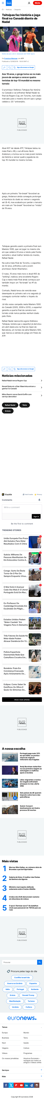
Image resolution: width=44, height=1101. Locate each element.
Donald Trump (28, 995)
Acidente (34, 989)
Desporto (17, 9)
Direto (37, 3)
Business (5, 1038)
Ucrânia (15, 1007)
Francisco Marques (10, 58)
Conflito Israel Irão (22, 978)
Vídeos (4, 1053)
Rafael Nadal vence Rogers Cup (14, 380)
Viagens (5, 1048)
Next (4, 1043)
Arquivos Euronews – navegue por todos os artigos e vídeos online (32, 1060)
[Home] (2, 9)
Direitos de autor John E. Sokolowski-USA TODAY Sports (18, 54)
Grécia (8, 411)
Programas (27, 1053)
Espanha (33, 983)
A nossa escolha (13, 748)
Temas (4, 1027)
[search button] (39, 962)
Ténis (24, 405)
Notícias (9, 9)
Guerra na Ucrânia (14, 983)
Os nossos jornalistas (10, 1058)
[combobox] (22, 962)
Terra (25, 1038)
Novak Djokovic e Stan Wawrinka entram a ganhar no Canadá (18, 387)
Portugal (20, 989)
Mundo (26, 1033)
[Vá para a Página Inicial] (9, 3)
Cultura (29, 1007)
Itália (8, 989)
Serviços (5, 1070)
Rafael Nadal (10, 405)
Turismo (31, 1001)
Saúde (26, 1043)
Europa (5, 1033)
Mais (4, 1077)
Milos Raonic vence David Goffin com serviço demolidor (17, 395)
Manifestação (15, 1001)
